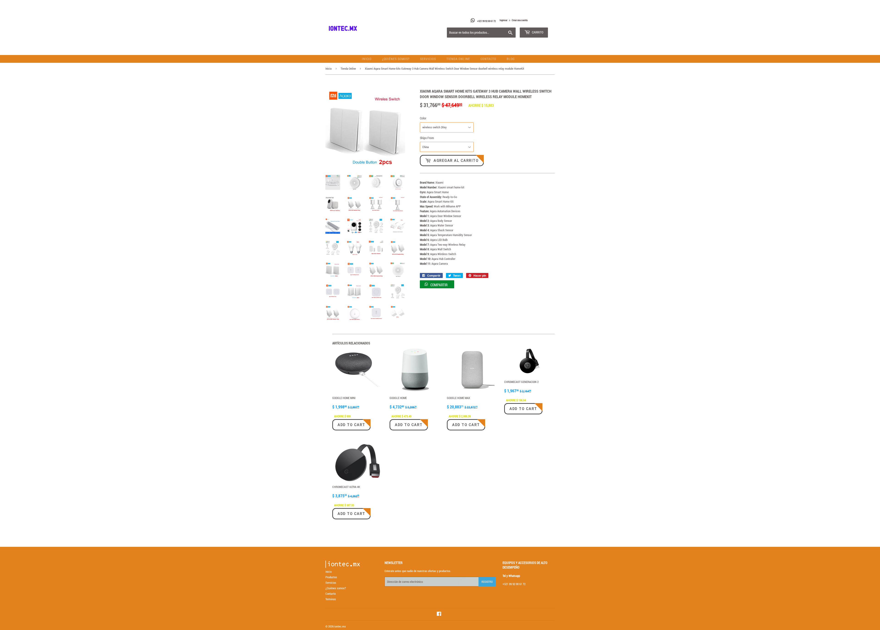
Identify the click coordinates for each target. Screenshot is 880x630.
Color (423, 118)
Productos (331, 577)
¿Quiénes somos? (396, 59)
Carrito (537, 32)
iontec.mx (340, 626)
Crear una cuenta (520, 20)
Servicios (428, 59)
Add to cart (351, 425)
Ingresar (503, 20)
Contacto (488, 59)
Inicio (366, 59)
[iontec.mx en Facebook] (439, 614)
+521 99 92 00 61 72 (486, 21)
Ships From (427, 138)
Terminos (330, 599)
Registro (487, 581)
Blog (511, 59)
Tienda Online (458, 59)
